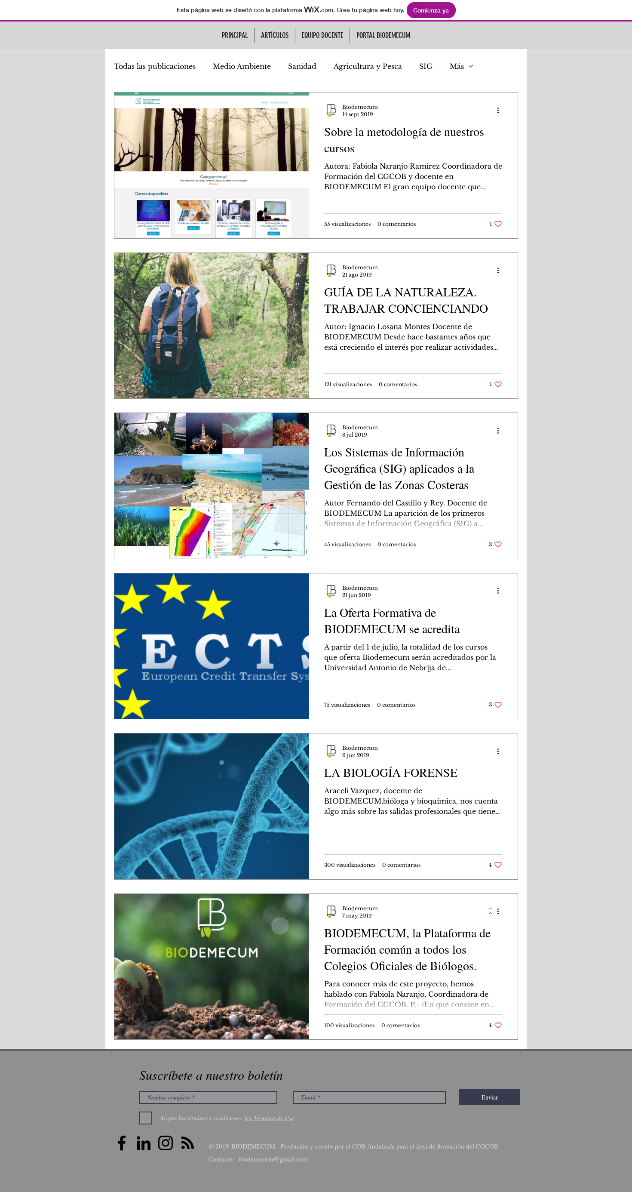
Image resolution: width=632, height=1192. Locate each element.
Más (457, 66)
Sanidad (302, 66)
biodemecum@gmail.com (273, 1159)
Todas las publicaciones (155, 66)
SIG (426, 66)
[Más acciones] (501, 110)
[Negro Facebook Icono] (122, 1143)
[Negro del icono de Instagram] (165, 1143)
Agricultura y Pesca (368, 66)
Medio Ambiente (242, 66)
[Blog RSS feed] (187, 1143)
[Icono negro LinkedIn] (143, 1143)
